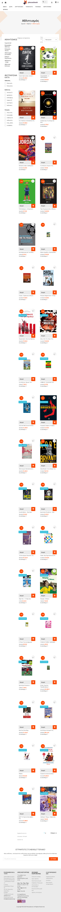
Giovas (9, 92)
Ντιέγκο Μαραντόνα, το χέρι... (48, 295)
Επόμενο (54, 833)
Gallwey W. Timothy (10, 118)
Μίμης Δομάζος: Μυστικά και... (48, 252)
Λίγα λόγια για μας (36, 881)
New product (10, 86)
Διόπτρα (10, 103)
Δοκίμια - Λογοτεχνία (8, 57)
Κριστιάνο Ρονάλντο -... (25, 685)
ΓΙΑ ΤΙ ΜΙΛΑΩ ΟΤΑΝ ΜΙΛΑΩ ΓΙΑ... (27, 120)
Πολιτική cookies (36, 876)
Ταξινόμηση (51, 40)
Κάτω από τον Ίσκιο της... (47, 339)
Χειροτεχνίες (47, 6)
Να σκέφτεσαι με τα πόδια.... (26, 252)
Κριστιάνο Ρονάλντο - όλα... (47, 512)
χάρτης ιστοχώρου (37, 892)
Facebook (2, 3)
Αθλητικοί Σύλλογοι (7, 65)
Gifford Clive (10, 120)
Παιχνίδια (38, 6)
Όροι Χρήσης (35, 878)
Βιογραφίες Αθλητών (8, 46)
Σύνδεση (48, 880)
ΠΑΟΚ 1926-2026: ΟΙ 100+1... (26, 76)
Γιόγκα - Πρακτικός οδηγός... (26, 295)
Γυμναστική (8, 43)
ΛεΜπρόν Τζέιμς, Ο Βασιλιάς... (48, 817)
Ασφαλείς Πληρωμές (37, 883)
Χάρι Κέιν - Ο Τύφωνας (25, 599)
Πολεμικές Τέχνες (7, 49)
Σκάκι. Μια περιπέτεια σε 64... (48, 555)
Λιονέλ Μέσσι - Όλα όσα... (25, 512)
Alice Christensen (10, 112)
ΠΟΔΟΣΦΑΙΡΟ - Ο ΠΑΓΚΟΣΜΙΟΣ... (44, 76)
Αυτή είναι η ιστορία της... (47, 730)
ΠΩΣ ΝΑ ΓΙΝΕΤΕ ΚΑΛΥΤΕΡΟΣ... (26, 425)
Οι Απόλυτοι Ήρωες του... (47, 165)
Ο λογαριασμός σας (51, 873)
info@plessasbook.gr (9, 899)
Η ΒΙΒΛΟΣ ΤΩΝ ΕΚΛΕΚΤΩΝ (47, 382)
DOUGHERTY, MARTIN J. (10, 115)
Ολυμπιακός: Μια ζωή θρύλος (27, 339)
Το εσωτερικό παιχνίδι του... (26, 555)
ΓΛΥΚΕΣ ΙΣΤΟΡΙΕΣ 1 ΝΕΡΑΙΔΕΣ (47, 642)
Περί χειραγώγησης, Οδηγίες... (48, 209)
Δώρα (10, 6)
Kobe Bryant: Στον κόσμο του (48, 469)
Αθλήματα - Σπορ (8, 61)
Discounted (10, 83)
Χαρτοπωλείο (19, 6)
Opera (9, 100)
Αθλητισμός (11, 39)
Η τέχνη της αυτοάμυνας (25, 642)
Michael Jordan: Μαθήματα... (26, 165)
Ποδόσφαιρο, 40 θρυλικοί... (26, 209)
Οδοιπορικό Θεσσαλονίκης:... (26, 469)
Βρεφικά (5, 9)
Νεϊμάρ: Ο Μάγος (44, 599)
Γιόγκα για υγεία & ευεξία (46, 773)
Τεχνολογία (29, 6)
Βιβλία (5, 6)
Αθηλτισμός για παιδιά (8, 53)
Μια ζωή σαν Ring (23, 730)
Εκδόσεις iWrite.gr (10, 105)
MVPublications (10, 98)
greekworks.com (10, 95)
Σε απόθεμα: (22, 79)
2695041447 (7, 895)
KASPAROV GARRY (10, 125)
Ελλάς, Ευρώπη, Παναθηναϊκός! (44, 686)
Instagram (6, 3)
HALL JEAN (10, 123)
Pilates (20, 773)
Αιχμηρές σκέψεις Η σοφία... (47, 425)
